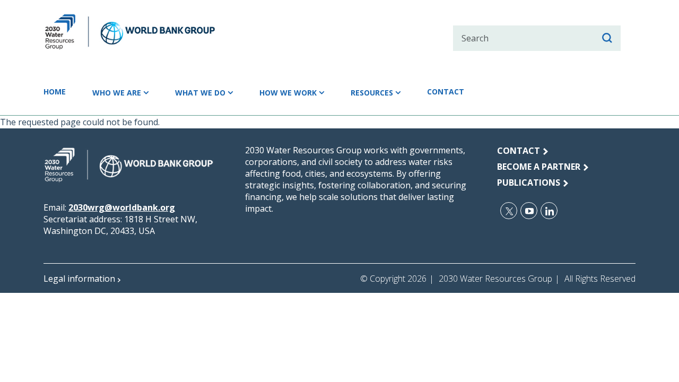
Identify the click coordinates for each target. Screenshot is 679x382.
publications (528, 182)
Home (54, 91)
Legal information (79, 278)
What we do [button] (200, 93)
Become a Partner (538, 166)
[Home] (148, 31)
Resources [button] (372, 93)
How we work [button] (288, 93)
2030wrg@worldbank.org (121, 207)
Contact (445, 91)
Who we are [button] (116, 93)
